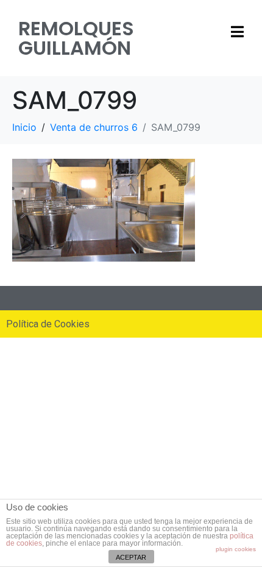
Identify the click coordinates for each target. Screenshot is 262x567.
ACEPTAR (131, 557)
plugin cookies (236, 549)
